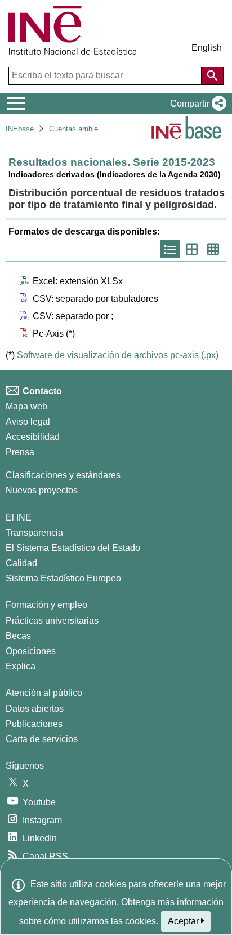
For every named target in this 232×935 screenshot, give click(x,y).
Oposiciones (31, 651)
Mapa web (26, 406)
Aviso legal (28, 421)
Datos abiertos (35, 708)
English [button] (206, 47)
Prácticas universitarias (52, 620)
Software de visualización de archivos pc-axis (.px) (117, 355)
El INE (19, 517)
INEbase (20, 129)
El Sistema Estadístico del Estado (73, 548)
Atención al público (44, 693)
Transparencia (34, 532)
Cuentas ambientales (83, 129)
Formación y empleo (46, 605)
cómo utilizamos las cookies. (101, 921)
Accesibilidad (33, 437)
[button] (196, 104)
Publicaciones (34, 724)
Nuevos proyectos (42, 490)
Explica (20, 666)
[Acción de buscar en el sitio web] (212, 76)
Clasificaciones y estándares (63, 475)
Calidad (21, 563)
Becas (18, 636)
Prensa (20, 452)
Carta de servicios (42, 739)
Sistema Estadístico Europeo (63, 578)
